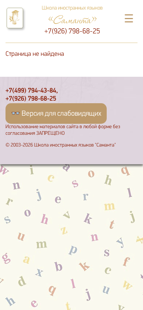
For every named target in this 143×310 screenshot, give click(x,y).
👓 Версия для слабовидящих (56, 114)
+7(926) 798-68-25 (72, 31)
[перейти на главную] (15, 18)
